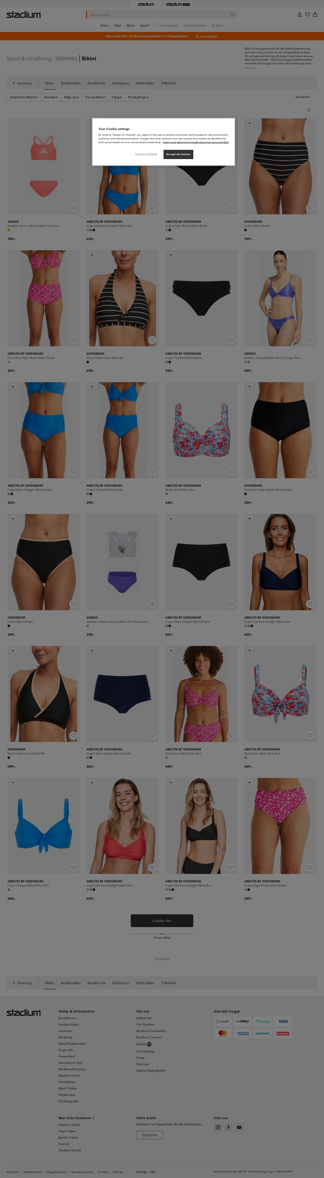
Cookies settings (146, 154)
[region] (163, 142)
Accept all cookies (178, 154)
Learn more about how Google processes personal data (196, 142)
